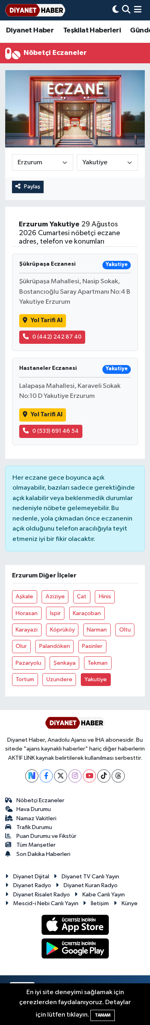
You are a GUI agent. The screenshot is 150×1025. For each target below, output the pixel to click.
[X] (60, 776)
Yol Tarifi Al (46, 320)
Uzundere (59, 679)
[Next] (31, 776)
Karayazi (27, 630)
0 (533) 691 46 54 (55, 431)
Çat (81, 596)
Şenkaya (65, 663)
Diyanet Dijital (31, 877)
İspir (55, 613)
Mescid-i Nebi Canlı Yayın (45, 903)
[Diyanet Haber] (35, 10)
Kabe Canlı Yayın (103, 895)
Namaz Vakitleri (36, 818)
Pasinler (92, 646)
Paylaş (32, 187)
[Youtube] (89, 776)
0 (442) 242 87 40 (57, 337)
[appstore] (75, 926)
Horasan (27, 613)
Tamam (102, 1015)
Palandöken (54, 646)
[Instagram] (75, 776)
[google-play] (75, 949)
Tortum (25, 679)
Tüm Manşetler (36, 845)
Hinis (105, 596)
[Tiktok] (103, 776)
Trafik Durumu (34, 827)
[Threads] (118, 776)
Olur (21, 646)
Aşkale (24, 596)
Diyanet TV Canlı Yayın (90, 877)
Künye (130, 903)
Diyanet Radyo (32, 885)
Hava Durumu (33, 809)
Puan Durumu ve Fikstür (46, 836)
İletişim (100, 903)
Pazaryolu (28, 663)
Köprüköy (62, 630)
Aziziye (55, 596)
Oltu (125, 630)
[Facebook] (46, 776)
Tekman (98, 663)
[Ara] (126, 10)
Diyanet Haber (30, 30)
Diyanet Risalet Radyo (41, 895)
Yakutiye (95, 679)
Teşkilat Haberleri (92, 30)
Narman (97, 630)
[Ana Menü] (138, 10)
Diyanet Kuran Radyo (91, 885)
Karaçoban (87, 613)
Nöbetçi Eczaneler (40, 800)
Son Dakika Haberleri (43, 854)
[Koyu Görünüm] (115, 10)
